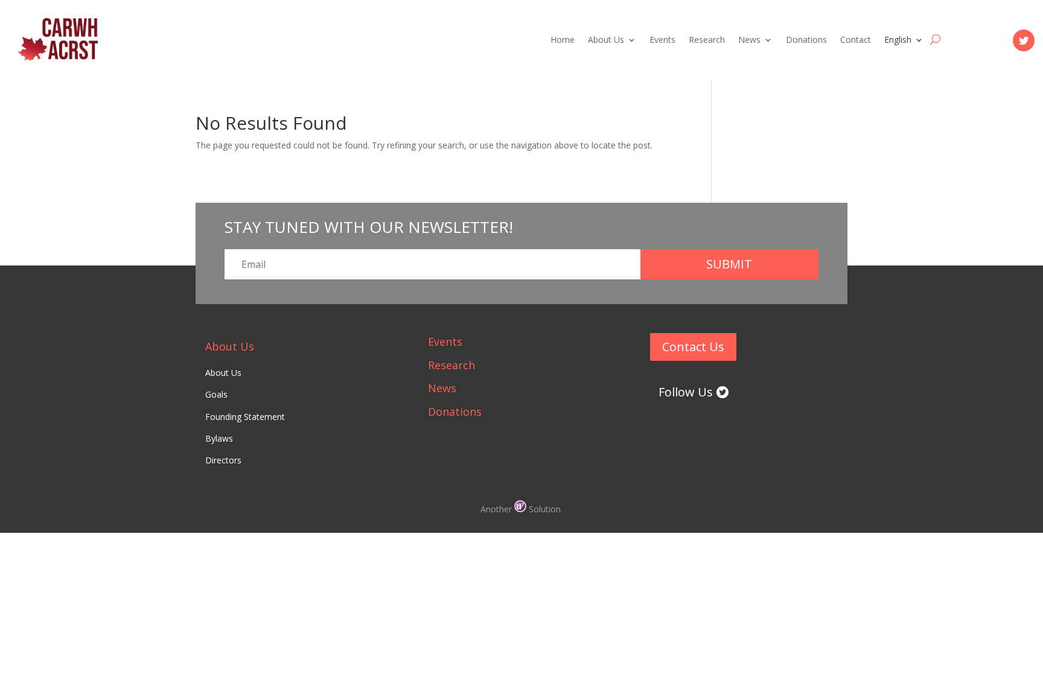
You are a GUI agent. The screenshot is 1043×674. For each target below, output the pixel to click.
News (749, 40)
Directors (223, 460)
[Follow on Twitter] (1024, 40)
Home (562, 40)
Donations (806, 40)
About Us (606, 40)
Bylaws (219, 438)
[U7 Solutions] (521, 509)
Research (707, 40)
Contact (855, 40)
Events (662, 40)
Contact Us (693, 347)
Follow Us (686, 392)
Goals (216, 394)
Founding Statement (245, 416)
